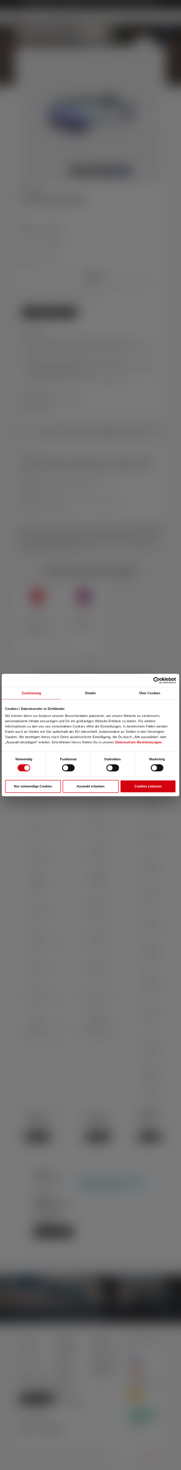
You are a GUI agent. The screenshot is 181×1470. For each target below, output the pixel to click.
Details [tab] (90, 693)
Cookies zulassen (148, 786)
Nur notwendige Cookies (33, 786)
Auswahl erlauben (90, 786)
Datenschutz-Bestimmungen (138, 742)
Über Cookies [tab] (149, 693)
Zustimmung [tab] (31, 693)
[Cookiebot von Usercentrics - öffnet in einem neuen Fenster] (156, 680)
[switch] (68, 767)
